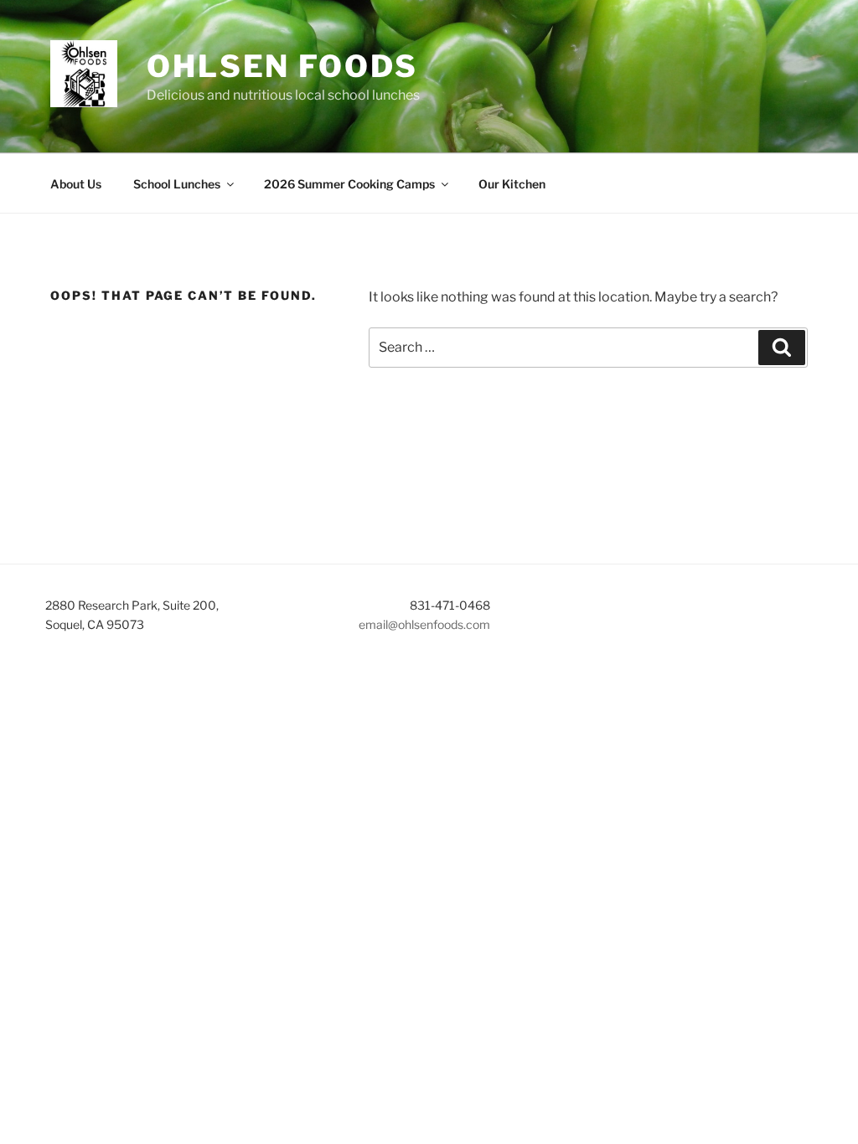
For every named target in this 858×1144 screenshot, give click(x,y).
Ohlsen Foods (282, 66)
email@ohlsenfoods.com (424, 624)
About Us (75, 184)
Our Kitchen (511, 184)
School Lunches (176, 184)
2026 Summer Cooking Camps (349, 184)
